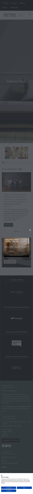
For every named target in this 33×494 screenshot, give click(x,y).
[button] (30, 230)
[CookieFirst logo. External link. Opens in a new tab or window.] (1, 475)
